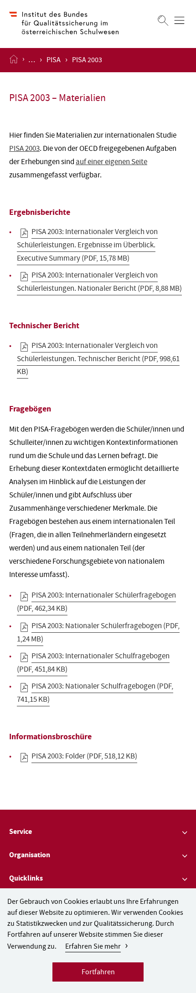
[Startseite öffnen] (13, 60)
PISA (53, 60)
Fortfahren (98, 972)
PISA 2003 (24, 149)
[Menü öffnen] (179, 20)
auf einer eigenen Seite (111, 162)
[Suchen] (163, 20)
